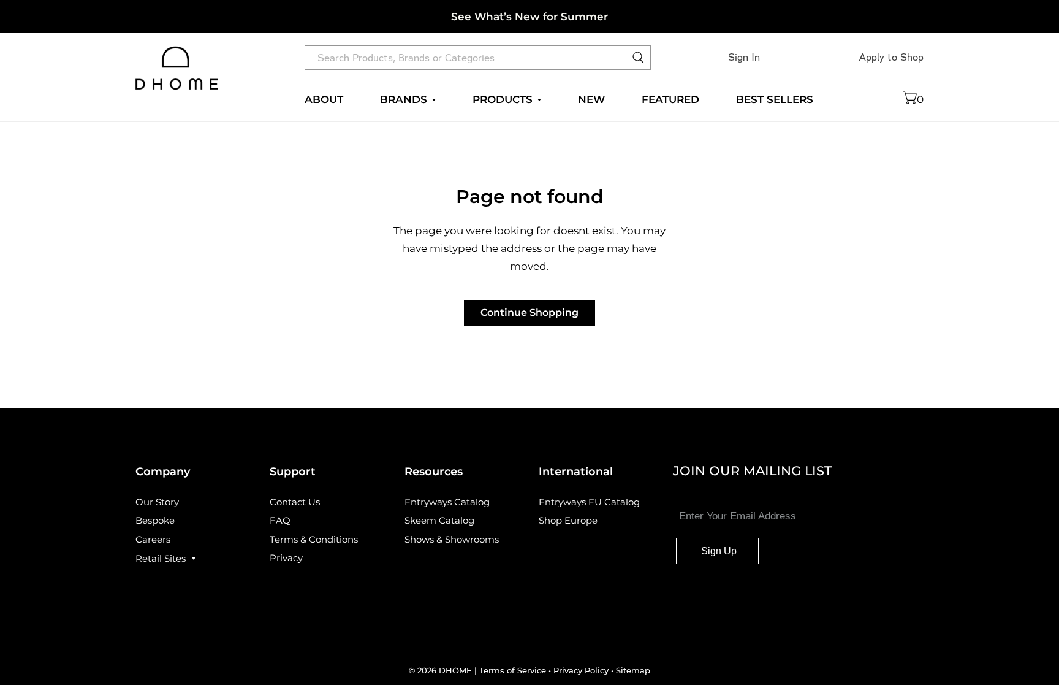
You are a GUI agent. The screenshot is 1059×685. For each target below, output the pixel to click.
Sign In (744, 57)
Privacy (286, 558)
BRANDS (403, 99)
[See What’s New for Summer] (529, 16)
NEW (591, 99)
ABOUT (324, 99)
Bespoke (155, 520)
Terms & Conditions (314, 539)
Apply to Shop (891, 57)
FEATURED (670, 99)
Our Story (157, 502)
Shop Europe (568, 520)
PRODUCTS (503, 99)
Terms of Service (513, 670)
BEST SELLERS (774, 99)
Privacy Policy (581, 670)
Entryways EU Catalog (589, 502)
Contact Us (295, 502)
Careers (152, 539)
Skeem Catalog (439, 520)
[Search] (638, 61)
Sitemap (633, 670)
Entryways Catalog (447, 502)
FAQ (280, 520)
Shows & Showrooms (451, 539)
